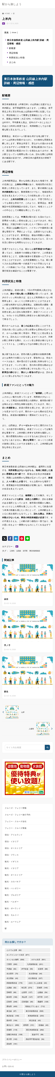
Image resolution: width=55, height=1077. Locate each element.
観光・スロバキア (13, 881)
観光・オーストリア (14, 874)
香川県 (12, 1039)
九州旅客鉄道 (35, 964)
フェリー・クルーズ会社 (15, 821)
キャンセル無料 (15, 959)
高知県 (12, 1043)
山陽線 (42, 992)
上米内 (12, 551)
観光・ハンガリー (13, 888)
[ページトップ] (49, 1071)
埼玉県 (26, 987)
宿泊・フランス (12, 854)
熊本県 (12, 1020)
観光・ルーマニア (13, 921)
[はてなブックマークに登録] (16, 538)
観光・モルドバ (12, 915)
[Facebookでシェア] (10, 538)
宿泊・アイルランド (14, 834)
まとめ (12, 62)
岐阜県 (12, 997)
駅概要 (12, 48)
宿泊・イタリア (12, 841)
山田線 (18, 551)
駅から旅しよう (11, 4)
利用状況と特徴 (17, 57)
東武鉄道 (13, 1015)
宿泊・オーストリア (14, 848)
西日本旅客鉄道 (35, 1029)
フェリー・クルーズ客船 (15, 828)
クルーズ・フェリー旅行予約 (17, 814)
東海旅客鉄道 (36, 1015)
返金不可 (37, 1034)
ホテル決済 (38, 959)
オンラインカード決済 (18, 954)
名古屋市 (12, 973)
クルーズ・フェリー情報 (15, 808)
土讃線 (11, 987)
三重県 (12, 964)
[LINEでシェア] (27, 538)
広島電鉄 (27, 1001)
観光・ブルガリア (13, 895)
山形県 (27, 992)
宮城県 (42, 987)
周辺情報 (13, 52)
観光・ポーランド (13, 908)
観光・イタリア (12, 868)
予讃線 (11, 969)
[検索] (47, 747)
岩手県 (25, 551)
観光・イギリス (12, 861)
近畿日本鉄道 (14, 1034)
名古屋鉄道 (35, 978)
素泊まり (13, 1025)
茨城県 (12, 1029)
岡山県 (27, 997)
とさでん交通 (14, 950)
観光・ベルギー (12, 901)
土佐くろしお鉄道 (37, 983)
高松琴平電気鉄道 (35, 1039)
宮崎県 (11, 992)
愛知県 (12, 1006)
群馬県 (28, 1025)
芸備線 (43, 1025)
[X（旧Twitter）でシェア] (4, 538)
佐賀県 (43, 969)
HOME (7, 13)
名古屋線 (12, 978)
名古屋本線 (35, 973)
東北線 (11, 1011)
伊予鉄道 (27, 969)
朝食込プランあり (35, 1006)
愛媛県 (43, 1001)
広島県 (12, 1001)
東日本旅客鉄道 (35, 551)
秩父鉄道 (35, 1020)
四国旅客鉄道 (14, 983)
